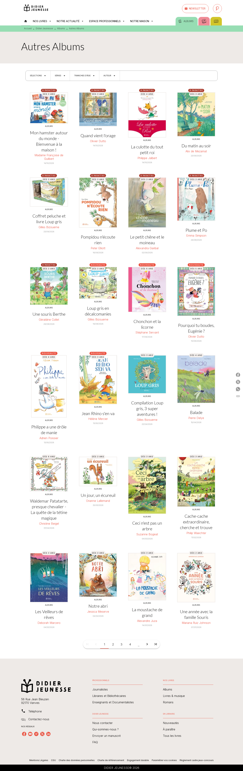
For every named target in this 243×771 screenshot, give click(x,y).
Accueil (28, 28)
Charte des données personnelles (77, 760)
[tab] (25, 21)
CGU (53, 760)
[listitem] (24, 734)
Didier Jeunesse (44, 28)
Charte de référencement (110, 760)
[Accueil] (36, 8)
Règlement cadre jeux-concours (197, 760)
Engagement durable (138, 760)
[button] (195, 8)
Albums (61, 28)
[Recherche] (217, 8)
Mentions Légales (38, 760)
